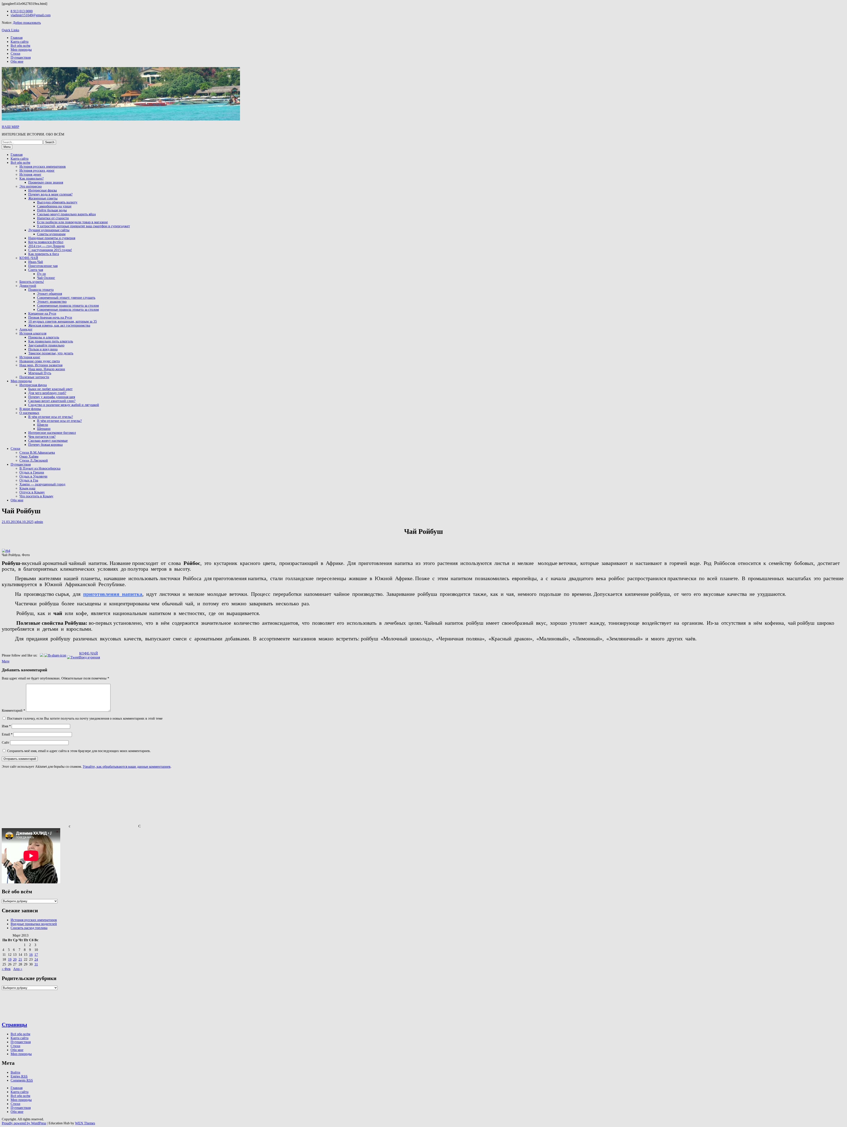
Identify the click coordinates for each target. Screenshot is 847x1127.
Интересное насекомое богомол (52, 433)
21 (20, 959)
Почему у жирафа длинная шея (51, 397)
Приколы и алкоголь (43, 337)
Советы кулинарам (51, 234)
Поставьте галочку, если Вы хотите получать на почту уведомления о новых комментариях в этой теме (85, 718)
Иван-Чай (35, 262)
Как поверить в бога (43, 254)
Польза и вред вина (43, 349)
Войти (15, 1072)
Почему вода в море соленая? (50, 194)
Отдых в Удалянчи (33, 476)
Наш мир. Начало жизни (46, 369)
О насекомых (29, 413)
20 (15, 959)
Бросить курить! (31, 282)
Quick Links (10, 30)
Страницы (14, 1024)
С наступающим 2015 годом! (50, 250)
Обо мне (17, 61)
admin (38, 522)
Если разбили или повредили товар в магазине (72, 222)
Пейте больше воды (52, 210)
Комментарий (13, 710)
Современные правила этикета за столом (68, 305)
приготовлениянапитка (112, 594)
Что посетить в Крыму (36, 496)
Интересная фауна (33, 385)
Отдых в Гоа (28, 480)
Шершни (44, 429)
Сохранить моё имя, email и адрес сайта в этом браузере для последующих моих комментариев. (79, 751)
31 (36, 964)
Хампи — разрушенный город (42, 484)
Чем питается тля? (42, 436)
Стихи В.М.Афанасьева (37, 452)
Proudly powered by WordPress (24, 1123)
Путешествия (21, 57)
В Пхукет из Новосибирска (39, 468)
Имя (6, 726)
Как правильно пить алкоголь (50, 341)
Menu (7, 147)
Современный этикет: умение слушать (66, 297)
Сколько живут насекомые (48, 440)
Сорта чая (35, 270)
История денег (30, 174)
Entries (19, 1076)
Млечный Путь (39, 373)
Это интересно (30, 186)
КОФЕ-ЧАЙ (28, 258)
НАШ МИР (10, 127)
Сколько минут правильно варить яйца (66, 214)
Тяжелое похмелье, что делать (50, 353)
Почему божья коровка (45, 444)
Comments (22, 1080)
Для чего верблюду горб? (47, 393)
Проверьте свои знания (45, 182)
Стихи (15, 53)
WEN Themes (85, 1123)
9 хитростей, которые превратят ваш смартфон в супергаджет (83, 226)
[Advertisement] (35, 799)
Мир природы (21, 49)
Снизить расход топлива (29, 928)
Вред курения (89, 657)
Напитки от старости (53, 218)
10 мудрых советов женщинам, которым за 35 (62, 321)
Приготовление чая (43, 266)
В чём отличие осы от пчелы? (50, 417)
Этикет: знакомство (52, 301)
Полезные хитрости (34, 377)
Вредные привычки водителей (34, 924)
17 (36, 954)
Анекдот (25, 329)
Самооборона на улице (54, 206)
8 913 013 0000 (22, 11)
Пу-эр (41, 274)
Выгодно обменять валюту (57, 202)
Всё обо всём (20, 45)
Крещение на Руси (42, 313)
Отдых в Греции (31, 472)
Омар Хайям (28, 456)
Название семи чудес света (39, 361)
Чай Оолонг (46, 278)
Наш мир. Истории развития (40, 365)
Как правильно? (31, 178)
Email (7, 734)
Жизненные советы (43, 198)
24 (36, 959)
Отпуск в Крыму (32, 492)
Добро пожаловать (27, 22)
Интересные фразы (42, 190)
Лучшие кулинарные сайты (48, 230)
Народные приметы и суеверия (51, 238)
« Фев (6, 969)
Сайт (5, 742)
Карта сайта (19, 41)
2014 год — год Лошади (46, 246)
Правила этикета (41, 290)
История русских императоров (42, 166)
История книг (29, 357)
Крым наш (27, 488)
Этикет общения (49, 293)
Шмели (42, 425)
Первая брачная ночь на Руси (50, 317)
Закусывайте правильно (46, 345)
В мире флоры (30, 409)
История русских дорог (37, 170)
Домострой (27, 286)
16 (31, 954)
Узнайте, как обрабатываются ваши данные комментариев (127, 766)
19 (9, 959)
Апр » (17, 969)
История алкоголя (32, 333)
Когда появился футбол (45, 242)
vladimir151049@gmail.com (31, 15)
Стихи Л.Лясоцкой (33, 460)
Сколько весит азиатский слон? (51, 401)
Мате (5, 661)
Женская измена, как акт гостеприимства (59, 325)
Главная (16, 38)
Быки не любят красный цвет (50, 389)
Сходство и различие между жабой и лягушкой (63, 405)
